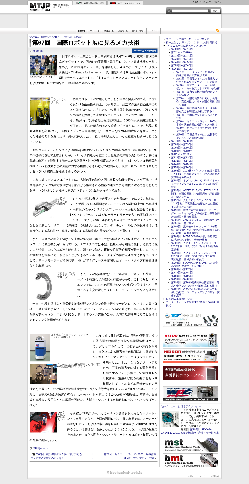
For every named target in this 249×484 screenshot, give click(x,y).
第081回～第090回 (182, 144)
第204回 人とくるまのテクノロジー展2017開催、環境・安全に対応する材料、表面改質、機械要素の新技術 (194, 256)
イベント (153, 31)
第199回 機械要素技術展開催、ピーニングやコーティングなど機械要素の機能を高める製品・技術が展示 (195, 213)
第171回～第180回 (182, 272)
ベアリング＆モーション (129, 3)
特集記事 (109, 31)
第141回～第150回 (182, 164)
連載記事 (123, 31)
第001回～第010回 (182, 48)
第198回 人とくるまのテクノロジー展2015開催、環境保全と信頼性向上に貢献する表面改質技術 (194, 203)
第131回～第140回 (182, 160)
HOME (82, 31)
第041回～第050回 (182, 62)
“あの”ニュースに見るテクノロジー (45, 37)
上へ (92, 456)
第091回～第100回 (182, 147)
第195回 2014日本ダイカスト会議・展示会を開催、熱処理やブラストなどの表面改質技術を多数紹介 (195, 174)
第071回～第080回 (182, 141)
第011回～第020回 (181, 52)
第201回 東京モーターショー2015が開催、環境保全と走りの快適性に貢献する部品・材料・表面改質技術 (195, 230)
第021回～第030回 (182, 55)
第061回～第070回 (72, 37)
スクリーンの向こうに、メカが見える (187, 39)
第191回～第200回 (182, 279)
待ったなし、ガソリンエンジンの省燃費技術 (191, 42)
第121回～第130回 (182, 157)
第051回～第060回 (182, 65)
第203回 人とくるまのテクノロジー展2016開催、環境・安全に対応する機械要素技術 (194, 246)
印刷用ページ (40, 448)
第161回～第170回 (182, 269)
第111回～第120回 (181, 154)
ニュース (95, 31)
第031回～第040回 (182, 58)
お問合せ (217, 2)
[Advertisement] (124, 20)
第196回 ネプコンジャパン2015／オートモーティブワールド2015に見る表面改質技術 (195, 183)
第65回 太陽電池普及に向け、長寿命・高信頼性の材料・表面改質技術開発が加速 (198, 101)
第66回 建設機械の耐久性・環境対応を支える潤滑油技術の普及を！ (56, 456)
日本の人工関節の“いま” (179, 298)
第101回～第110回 (181, 150)
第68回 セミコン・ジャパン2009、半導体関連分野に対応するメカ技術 (130, 456)
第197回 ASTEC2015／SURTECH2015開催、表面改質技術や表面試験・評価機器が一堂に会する (195, 193)
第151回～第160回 (182, 167)
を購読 (217, 31)
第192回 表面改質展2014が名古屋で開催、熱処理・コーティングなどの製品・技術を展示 (195, 292)
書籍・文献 (138, 31)
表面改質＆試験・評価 (94, 3)
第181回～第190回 (182, 275)
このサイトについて (202, 2)
